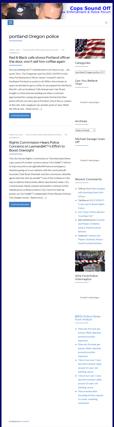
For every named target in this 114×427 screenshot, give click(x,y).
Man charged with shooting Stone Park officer (91, 192)
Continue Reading (20, 115)
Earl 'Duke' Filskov (87, 211)
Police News (28, 50)
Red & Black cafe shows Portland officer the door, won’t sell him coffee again (39, 59)
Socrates (24, 421)
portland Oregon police (47, 50)
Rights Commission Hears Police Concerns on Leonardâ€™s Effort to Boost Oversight (37, 146)
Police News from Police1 (87, 318)
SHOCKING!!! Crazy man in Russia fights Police (91, 204)
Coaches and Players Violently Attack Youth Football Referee (90, 239)
